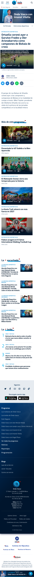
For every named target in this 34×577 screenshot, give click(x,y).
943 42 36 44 (18, 499)
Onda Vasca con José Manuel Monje (13, 423)
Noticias (4, 445)
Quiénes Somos (12, 516)
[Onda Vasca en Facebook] (10, 389)
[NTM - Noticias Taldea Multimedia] (17, 539)
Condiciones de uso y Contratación (17, 522)
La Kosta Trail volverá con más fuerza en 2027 (14, 210)
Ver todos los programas (9, 441)
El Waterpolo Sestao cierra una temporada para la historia (14, 180)
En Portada (7, 26)
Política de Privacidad (10, 519)
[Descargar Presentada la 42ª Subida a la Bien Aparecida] (19, 140)
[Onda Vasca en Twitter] (5, 389)
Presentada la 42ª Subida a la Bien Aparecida (15, 149)
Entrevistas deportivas (21, 26)
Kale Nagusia (5, 419)
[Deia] (6, 545)
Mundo (7, 353)
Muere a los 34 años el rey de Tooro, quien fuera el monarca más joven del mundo (18, 358)
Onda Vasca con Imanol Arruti (11, 430)
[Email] (21, 83)
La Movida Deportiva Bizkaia (8, 265)
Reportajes (5, 449)
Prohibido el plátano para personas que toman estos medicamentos (17, 367)
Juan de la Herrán (7, 465)
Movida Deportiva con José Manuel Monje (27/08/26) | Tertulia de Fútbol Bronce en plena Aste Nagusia (9, 272)
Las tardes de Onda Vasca (10, 415)
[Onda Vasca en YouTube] (15, 389)
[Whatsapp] (17, 83)
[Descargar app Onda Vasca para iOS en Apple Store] (23, 398)
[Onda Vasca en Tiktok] (29, 389)
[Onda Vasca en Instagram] (19, 389)
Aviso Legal (23, 516)
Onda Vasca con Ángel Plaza (10, 437)
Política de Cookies (24, 519)
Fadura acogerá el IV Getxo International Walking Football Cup (16, 241)
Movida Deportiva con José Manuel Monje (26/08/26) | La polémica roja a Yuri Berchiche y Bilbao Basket (10, 318)
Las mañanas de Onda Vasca (11, 412)
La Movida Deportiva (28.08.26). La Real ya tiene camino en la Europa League (10, 302)
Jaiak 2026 (24, 7)
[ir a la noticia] (17, 135)
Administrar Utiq (17, 526)
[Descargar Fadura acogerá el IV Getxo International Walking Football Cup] (19, 232)
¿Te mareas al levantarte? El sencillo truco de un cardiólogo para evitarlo (18, 348)
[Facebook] (12, 83)
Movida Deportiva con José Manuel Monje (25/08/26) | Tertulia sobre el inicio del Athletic (10, 288)
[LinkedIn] (7, 83)
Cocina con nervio (7, 472)
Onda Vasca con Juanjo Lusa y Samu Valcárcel (16, 426)
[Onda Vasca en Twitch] (24, 389)
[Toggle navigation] (2, 2)
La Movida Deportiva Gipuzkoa (8, 296)
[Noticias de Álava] (9, 549)
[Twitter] (3, 83)
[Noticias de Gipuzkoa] (21, 545)
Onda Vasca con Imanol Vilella (11, 434)
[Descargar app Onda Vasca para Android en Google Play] (11, 398)
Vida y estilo (9, 334)
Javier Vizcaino (6, 469)
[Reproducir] (3, 65)
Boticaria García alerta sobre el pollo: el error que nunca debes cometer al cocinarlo (18, 338)
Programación (6, 453)
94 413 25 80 (18, 493)
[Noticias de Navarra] (24, 549)
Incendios (15, 7)
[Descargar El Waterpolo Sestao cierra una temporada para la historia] (18, 171)
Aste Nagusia (6, 7)
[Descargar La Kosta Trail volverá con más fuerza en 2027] (19, 201)
